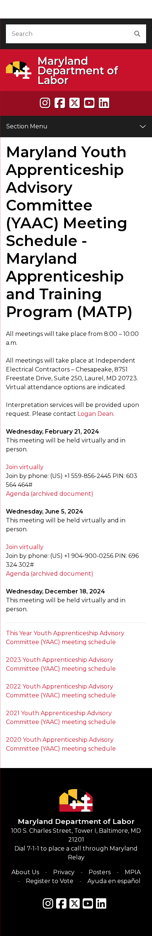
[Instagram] (45, 103)
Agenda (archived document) (49, 493)
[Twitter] (74, 903)
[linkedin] (104, 103)
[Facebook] (60, 103)
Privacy (64, 872)
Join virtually (25, 467)
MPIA (133, 872)
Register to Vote (49, 881)
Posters (100, 872)
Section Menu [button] (27, 126)
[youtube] (89, 103)
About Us (25, 872)
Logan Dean (95, 413)
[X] (74, 103)
